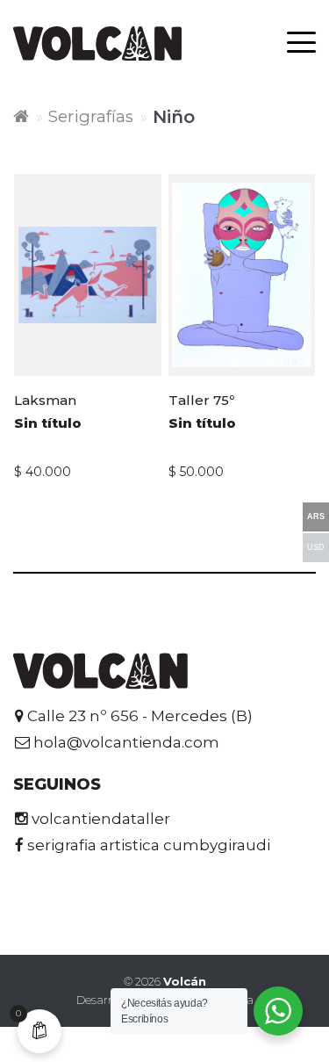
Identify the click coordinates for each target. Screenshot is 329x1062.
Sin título (48, 423)
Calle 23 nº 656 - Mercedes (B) (138, 716)
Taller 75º (201, 400)
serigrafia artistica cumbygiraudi (147, 845)
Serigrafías (90, 116)
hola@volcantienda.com (124, 742)
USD (316, 547)
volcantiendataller (99, 818)
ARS (316, 516)
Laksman (45, 400)
